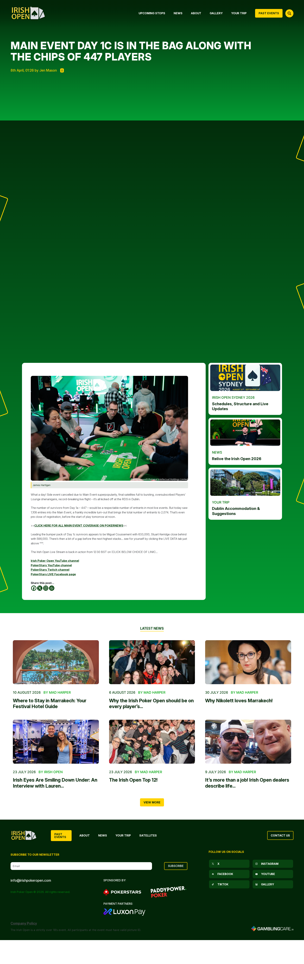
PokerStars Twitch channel (50, 569)
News (102, 835)
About (84, 835)
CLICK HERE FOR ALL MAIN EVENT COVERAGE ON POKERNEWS (78, 525)
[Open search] (289, 13)
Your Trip (123, 835)
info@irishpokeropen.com (31, 880)
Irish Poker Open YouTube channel (55, 560)
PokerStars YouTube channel (51, 565)
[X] (39, 588)
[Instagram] (45, 588)
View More (152, 802)
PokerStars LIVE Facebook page (53, 574)
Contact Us (280, 835)
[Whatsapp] (51, 588)
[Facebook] (33, 588)
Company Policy (24, 923)
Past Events (60, 835)
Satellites (148, 835)
